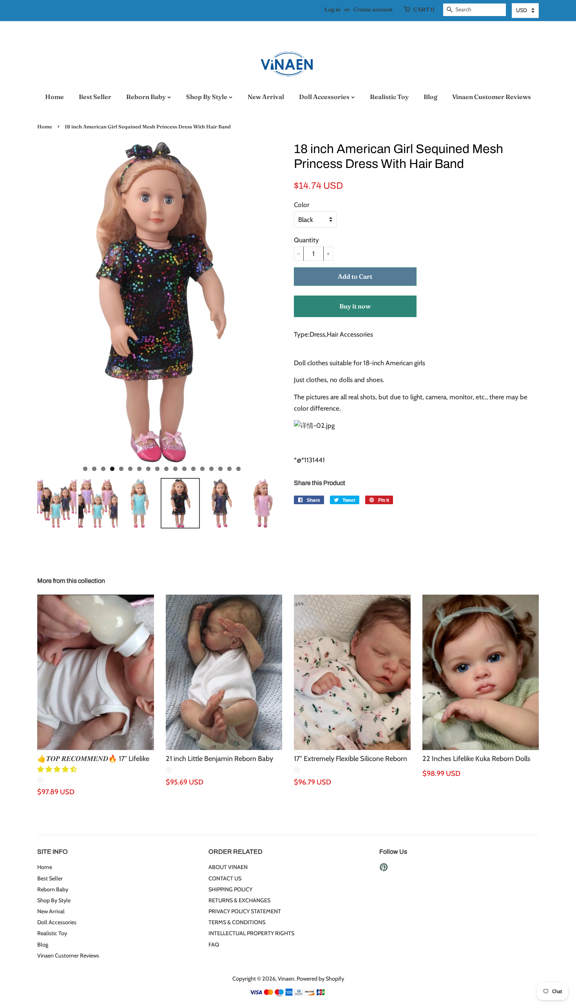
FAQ (213, 944)
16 (220, 469)
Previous (25, 302)
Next (294, 302)
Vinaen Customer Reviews (491, 97)
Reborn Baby (146, 97)
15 (211, 469)
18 (238, 469)
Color (301, 205)
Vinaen (286, 978)
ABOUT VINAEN (228, 867)
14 (202, 469)
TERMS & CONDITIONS (236, 922)
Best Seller (95, 97)
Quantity (306, 240)
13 (193, 469)
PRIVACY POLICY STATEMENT (244, 911)
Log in (332, 9)
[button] (57, 769)
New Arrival (266, 97)
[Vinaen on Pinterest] (383, 868)
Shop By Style (207, 97)
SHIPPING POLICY (230, 889)
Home (54, 97)
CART (423, 9)
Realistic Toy (389, 97)
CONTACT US (224, 878)
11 (175, 469)
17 (229, 469)
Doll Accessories (325, 97)
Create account (373, 9)
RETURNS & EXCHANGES (239, 900)
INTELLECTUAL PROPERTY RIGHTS (251, 933)
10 (166, 469)
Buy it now (355, 306)
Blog (430, 97)
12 (184, 469)
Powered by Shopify (320, 978)
